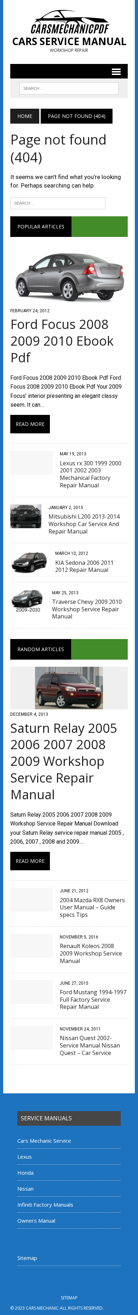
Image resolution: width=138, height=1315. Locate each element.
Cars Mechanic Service (44, 1140)
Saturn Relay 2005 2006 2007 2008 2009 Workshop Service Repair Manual (63, 761)
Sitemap (27, 1257)
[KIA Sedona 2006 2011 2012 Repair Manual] (29, 569)
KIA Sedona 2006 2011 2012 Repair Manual (84, 566)
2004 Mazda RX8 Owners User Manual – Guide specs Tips (92, 907)
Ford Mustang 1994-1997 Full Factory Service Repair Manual (93, 999)
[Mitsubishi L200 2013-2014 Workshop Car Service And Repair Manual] (25, 523)
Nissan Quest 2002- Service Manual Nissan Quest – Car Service (90, 1045)
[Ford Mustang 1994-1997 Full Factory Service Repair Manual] (31, 999)
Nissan (25, 1188)
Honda (25, 1172)
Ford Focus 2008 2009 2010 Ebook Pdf (62, 340)
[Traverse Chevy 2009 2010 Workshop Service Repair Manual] (27, 608)
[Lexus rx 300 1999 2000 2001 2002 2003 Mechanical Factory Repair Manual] (31, 470)
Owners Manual (36, 1220)
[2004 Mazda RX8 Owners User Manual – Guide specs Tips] (31, 907)
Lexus (24, 1156)
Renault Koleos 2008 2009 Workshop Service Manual (91, 953)
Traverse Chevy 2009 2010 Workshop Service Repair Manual (87, 609)
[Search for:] (57, 202)
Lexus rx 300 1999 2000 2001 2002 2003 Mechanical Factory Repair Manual (90, 474)
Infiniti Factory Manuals (45, 1204)
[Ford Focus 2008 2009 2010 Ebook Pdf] (69, 301)
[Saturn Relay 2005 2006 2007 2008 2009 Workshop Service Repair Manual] (69, 705)
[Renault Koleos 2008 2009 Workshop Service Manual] (31, 952)
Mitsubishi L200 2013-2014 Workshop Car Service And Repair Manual (84, 524)
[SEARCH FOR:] (69, 88)
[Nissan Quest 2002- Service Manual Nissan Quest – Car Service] (31, 1045)
